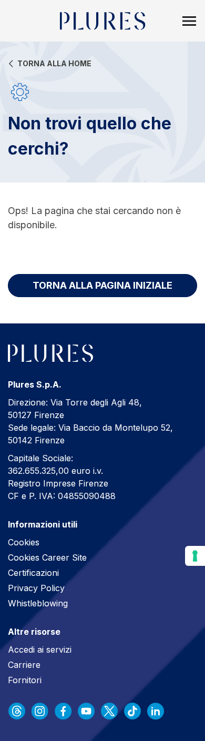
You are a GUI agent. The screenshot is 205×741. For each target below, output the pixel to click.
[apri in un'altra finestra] (17, 711)
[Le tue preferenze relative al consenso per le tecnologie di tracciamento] (195, 556)
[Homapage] (103, 21)
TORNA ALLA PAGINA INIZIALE (102, 285)
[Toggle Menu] (189, 21)
